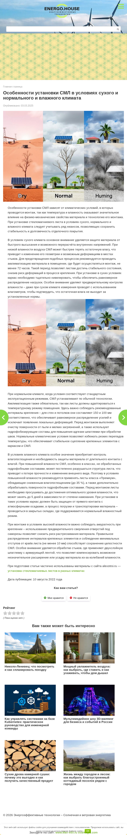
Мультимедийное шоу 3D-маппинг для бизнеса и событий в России (89, 720)
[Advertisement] (63, 56)
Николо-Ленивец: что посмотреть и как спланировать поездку (29, 668)
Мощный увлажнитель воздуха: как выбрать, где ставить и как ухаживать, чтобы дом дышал (87, 670)
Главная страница (12, 86)
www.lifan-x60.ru (66, 832)
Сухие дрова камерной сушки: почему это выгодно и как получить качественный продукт (29, 777)
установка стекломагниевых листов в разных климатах (46, 570)
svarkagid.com (88, 832)
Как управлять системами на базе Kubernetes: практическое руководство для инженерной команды (30, 723)
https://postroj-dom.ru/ (16, 820)
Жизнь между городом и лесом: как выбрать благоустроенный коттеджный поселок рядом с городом (87, 779)
